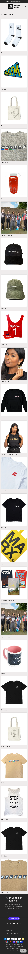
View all (3, 892)
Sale (2, 673)
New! (2, 564)
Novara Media (13, 944)
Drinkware (4, 199)
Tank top (4, 819)
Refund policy (13, 946)
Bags (2, 126)
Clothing (3, 162)
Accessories (5, 53)
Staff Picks (4, 746)
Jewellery (4, 381)
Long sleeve (5, 491)
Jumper (3, 418)
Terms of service (10, 948)
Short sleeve (5, 710)
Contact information (14, 950)
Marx (2, 527)
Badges (3, 89)
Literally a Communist (8, 454)
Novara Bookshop (6, 600)
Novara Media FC (6, 637)
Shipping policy (19, 948)
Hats (2, 308)
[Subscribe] (23, 913)
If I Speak (4, 345)
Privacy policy (20, 946)
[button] (2, 6)
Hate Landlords (6, 272)
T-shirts (3, 783)
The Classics (5, 856)
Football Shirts (5, 235)
